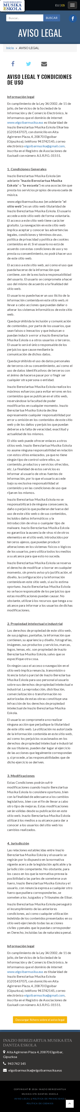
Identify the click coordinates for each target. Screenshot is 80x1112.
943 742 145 (17, 1063)
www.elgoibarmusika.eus (25, 122)
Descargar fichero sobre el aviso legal (40, 1019)
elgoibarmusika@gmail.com (44, 146)
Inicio (10, 48)
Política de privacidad (49, 1098)
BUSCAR (51, 18)
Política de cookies (40, 1103)
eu (57, 5)
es (63, 5)
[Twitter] (28, 63)
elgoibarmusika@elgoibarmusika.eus (35, 1070)
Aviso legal (22, 1098)
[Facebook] (13, 63)
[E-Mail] (44, 63)
